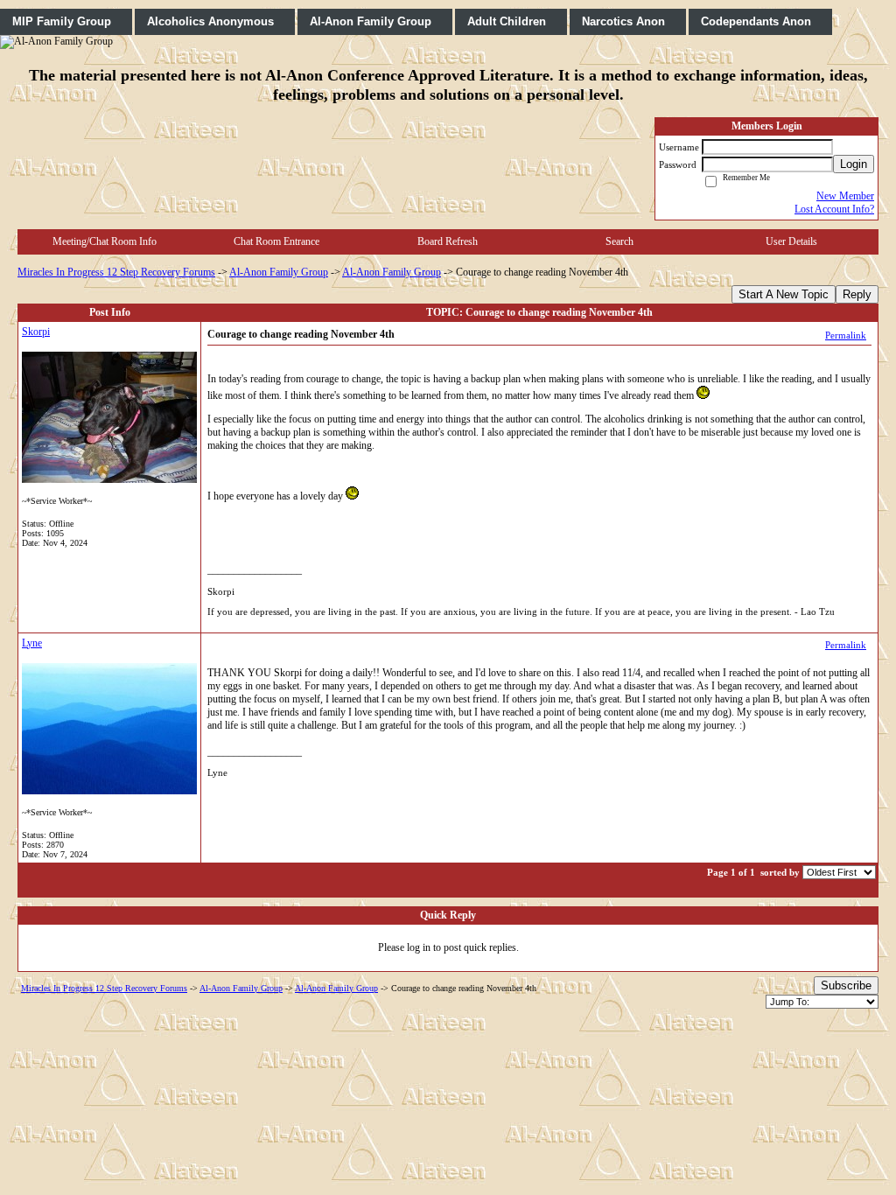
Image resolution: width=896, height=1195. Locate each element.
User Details (791, 241)
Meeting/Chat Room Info (104, 241)
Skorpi (36, 331)
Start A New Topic (783, 294)
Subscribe (846, 985)
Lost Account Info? (834, 209)
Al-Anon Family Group (278, 272)
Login (853, 164)
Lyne (32, 643)
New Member (845, 196)
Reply (857, 294)
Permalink (845, 335)
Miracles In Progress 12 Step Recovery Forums (116, 272)
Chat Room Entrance (276, 241)
